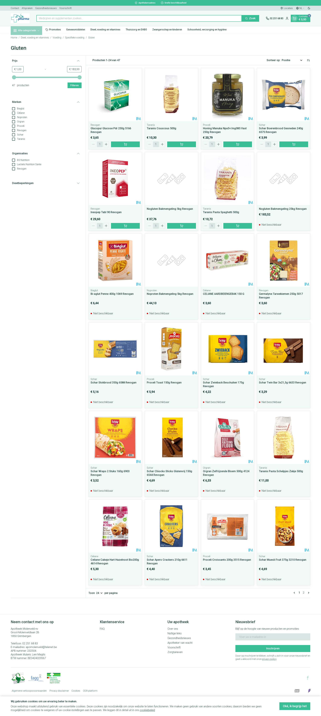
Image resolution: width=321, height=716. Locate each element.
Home (14, 37)
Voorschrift (65, 8)
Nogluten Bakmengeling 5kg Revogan (170, 208)
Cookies (76, 690)
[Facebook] (307, 677)
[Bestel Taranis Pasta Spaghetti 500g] (237, 226)
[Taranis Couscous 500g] (171, 94)
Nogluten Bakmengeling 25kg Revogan (283, 208)
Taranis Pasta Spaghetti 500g (221, 212)
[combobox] (139, 18)
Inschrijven (273, 648)
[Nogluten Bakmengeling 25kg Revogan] (283, 178)
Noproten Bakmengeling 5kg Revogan (170, 293)
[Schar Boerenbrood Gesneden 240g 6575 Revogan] (283, 94)
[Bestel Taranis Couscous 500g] (181, 144)
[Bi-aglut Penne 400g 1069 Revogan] (115, 260)
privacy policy (269, 659)
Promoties (55, 29)
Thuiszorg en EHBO (136, 29)
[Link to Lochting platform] (309, 691)
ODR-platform (90, 690)
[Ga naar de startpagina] (20, 18)
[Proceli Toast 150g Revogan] (171, 348)
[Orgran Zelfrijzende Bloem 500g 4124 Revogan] (227, 437)
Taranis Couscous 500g (161, 128)
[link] (295, 593)
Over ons (173, 628)
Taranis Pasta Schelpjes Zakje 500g (281, 471)
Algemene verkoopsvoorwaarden (29, 690)
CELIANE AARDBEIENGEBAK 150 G (223, 293)
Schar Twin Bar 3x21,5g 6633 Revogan (282, 382)
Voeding (57, 37)
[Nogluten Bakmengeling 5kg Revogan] (171, 178)
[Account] (287, 18)
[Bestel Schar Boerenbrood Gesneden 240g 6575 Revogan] (293, 144)
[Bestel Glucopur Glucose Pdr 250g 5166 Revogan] (125, 144)
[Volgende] (308, 593)
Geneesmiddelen (75, 29)
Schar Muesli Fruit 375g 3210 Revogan (282, 559)
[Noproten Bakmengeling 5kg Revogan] (171, 260)
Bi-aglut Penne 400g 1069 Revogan (112, 293)
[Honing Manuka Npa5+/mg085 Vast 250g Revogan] (227, 94)
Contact (15, 8)
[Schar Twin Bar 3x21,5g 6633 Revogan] (283, 348)
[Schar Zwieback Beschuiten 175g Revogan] (227, 348)
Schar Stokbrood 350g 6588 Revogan (113, 382)
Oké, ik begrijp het (295, 706)
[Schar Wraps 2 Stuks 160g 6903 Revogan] (115, 437)
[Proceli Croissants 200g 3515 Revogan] (227, 526)
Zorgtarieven (175, 652)
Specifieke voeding (74, 37)
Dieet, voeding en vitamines (105, 29)
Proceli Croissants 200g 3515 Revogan (227, 559)
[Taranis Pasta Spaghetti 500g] (227, 178)
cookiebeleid (147, 710)
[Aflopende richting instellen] (308, 60)
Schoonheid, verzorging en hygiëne (207, 29)
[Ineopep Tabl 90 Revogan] (115, 178)
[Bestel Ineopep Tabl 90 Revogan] (125, 226)
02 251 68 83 (30, 643)
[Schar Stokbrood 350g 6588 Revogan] (115, 348)
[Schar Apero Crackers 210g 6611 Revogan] (171, 526)
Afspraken (27, 8)
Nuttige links (175, 633)
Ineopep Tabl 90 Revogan (106, 212)
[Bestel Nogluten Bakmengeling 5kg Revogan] (181, 226)
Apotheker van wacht (180, 642)
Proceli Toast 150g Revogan (164, 382)
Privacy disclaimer (59, 690)
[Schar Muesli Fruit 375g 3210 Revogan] (283, 526)
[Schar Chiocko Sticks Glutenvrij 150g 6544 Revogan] (171, 437)
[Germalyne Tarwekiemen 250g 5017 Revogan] (283, 260)
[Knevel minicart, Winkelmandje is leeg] (294, 18)
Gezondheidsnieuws (46, 8)
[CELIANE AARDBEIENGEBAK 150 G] (227, 260)
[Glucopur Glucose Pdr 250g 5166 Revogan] (115, 94)
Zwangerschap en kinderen (167, 29)
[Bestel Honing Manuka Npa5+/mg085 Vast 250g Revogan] (237, 144)
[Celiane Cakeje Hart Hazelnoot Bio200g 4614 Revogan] (115, 526)
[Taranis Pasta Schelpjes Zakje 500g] (283, 437)
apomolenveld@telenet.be (41, 647)
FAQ (102, 628)
